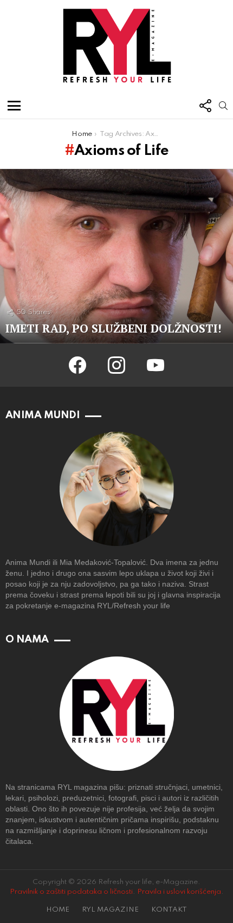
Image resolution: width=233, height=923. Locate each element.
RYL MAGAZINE (110, 909)
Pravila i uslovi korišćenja (179, 891)
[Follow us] (204, 105)
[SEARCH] (223, 105)
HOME (57, 909)
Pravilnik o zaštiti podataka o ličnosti (71, 891)
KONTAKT (169, 909)
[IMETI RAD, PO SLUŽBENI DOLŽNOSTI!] (116, 256)
